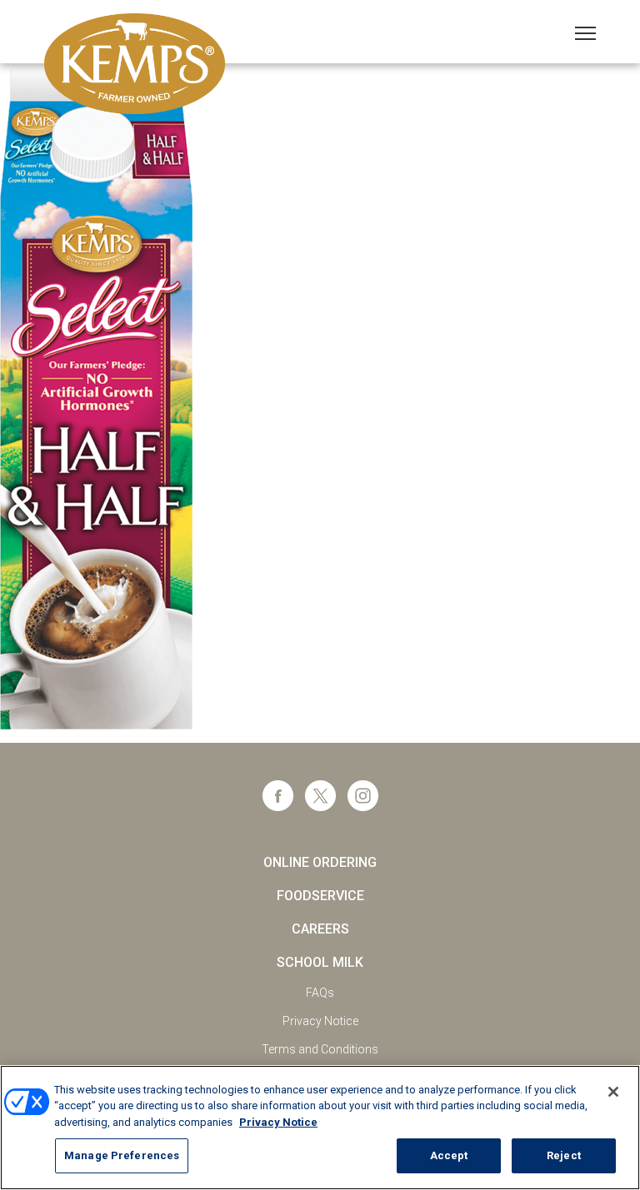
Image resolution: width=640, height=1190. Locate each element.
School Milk (320, 962)
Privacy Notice (320, 1021)
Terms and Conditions (320, 1049)
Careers (320, 929)
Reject (564, 1155)
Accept (449, 1155)
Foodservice (320, 896)
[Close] (613, 1091)
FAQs (320, 992)
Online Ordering (320, 862)
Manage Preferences (121, 1155)
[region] (320, 1127)
